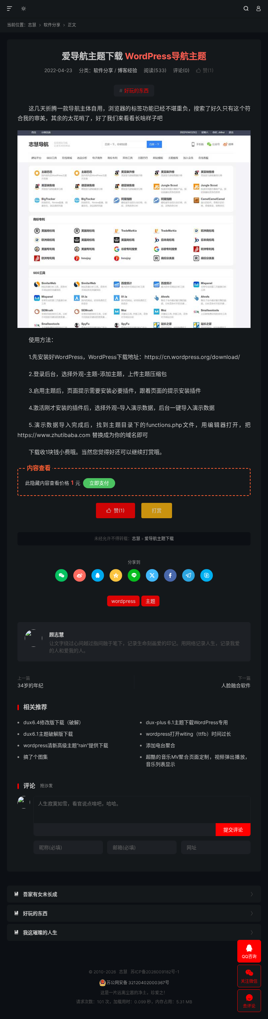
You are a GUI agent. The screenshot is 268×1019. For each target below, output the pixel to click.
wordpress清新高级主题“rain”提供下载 (65, 745)
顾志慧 (56, 634)
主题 (150, 601)
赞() (205, 70)
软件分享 (52, 25)
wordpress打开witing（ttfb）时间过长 (188, 734)
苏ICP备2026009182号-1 (155, 971)
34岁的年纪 (30, 685)
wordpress (123, 601)
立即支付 (99, 483)
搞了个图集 (35, 757)
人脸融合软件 (236, 685)
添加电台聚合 (160, 745)
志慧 (134, 9)
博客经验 (127, 70)
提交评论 (233, 830)
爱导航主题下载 (134, 56)
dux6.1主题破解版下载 (48, 734)
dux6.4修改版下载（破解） (53, 722)
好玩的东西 (134, 90)
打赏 (157, 510)
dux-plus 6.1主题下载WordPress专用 (187, 722)
